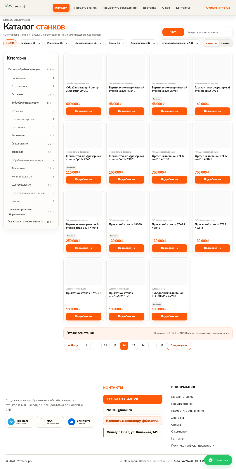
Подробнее (83, 111)
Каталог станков (182, 396)
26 (143, 345)
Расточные (18, 135)
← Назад (73, 345)
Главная (7, 19)
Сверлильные (140, 43)
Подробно (225, 43)
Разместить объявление (120, 7)
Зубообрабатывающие (178, 43)
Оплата (176, 424)
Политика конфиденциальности (192, 445)
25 (133, 345)
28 (161, 345)
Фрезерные (55, 43)
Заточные (17, 94)
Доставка (149, 7)
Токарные (28, 43)
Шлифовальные (85, 43)
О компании (179, 431)
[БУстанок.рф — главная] (22, 8)
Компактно (211, 43)
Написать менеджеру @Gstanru (132, 421)
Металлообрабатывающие (24, 69)
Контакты (183, 7)
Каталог (61, 7)
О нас (166, 7)
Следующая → (179, 345)
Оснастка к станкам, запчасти (25, 221)
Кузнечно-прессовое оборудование (20, 212)
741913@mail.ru (119, 410)
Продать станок (85, 7)
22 (105, 345)
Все (10, 43)
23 (114, 345)
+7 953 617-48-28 (217, 7)
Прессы (114, 43)
